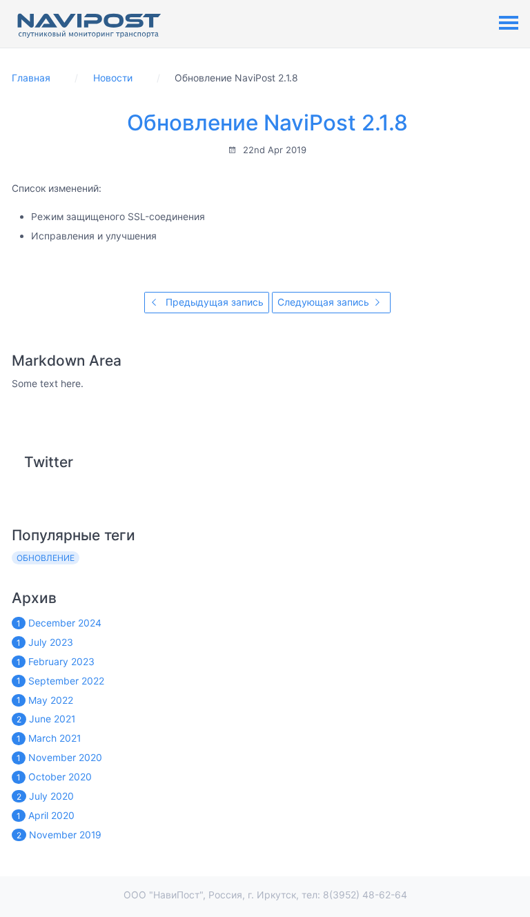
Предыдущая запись (213, 302)
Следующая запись (324, 302)
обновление (46, 558)
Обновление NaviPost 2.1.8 (267, 123)
